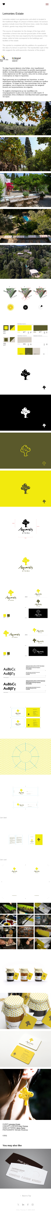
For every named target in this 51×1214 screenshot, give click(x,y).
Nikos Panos (20, 1128)
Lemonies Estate (14, 1124)
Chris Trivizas (23, 1126)
